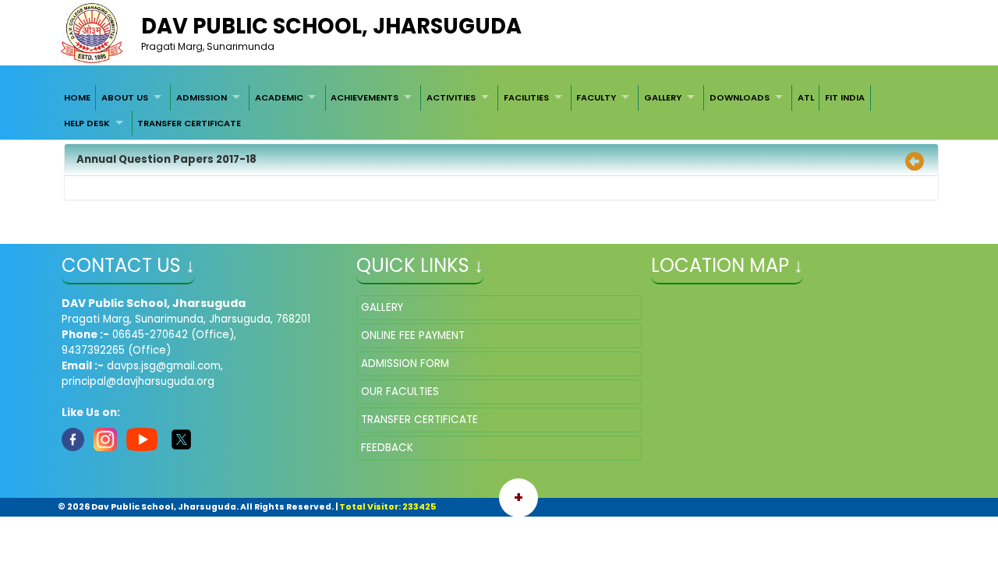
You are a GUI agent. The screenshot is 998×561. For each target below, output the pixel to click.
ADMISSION (201, 97)
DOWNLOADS (740, 97)
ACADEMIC (279, 97)
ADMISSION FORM (405, 363)
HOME (77, 97)
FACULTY (596, 97)
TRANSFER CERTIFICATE (189, 123)
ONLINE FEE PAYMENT (413, 335)
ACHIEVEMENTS (364, 97)
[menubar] (499, 110)
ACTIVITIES (451, 97)
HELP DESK (87, 123)
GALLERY (662, 97)
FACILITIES (526, 97)
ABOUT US (124, 97)
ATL (806, 97)
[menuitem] (77, 97)
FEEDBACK (387, 447)
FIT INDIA (845, 97)
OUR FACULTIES (400, 391)
